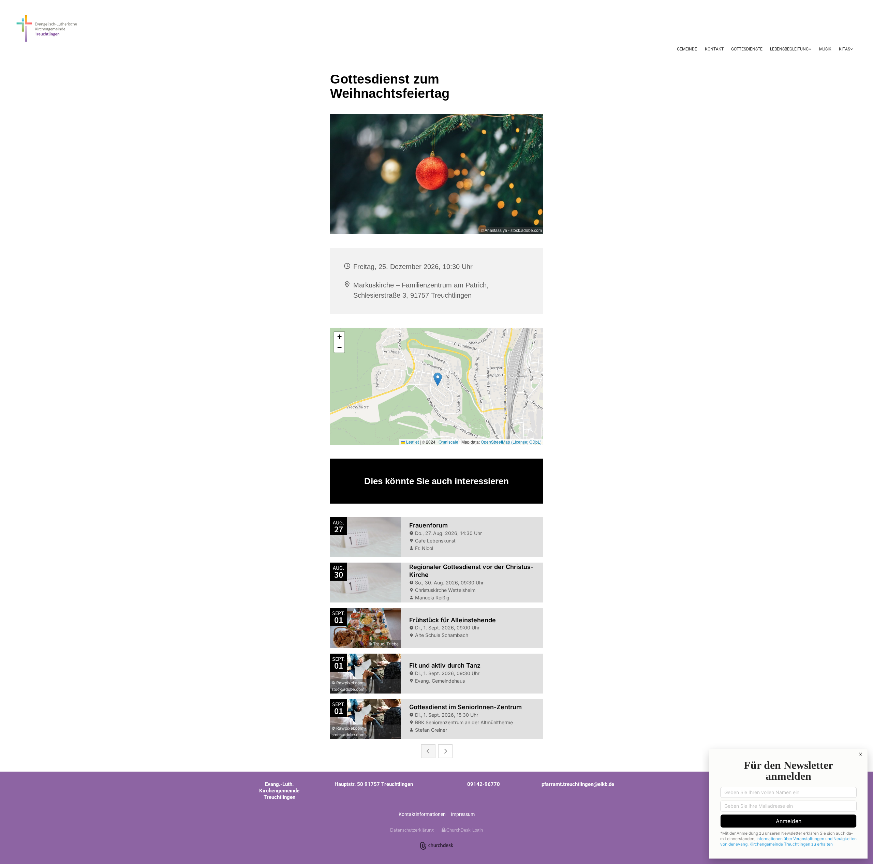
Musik (825, 49)
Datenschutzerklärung (412, 830)
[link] (790, 50)
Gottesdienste (747, 49)
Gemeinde (687, 49)
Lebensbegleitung (789, 49)
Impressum (463, 814)
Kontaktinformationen (422, 814)
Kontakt (714, 49)
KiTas (844, 49)
